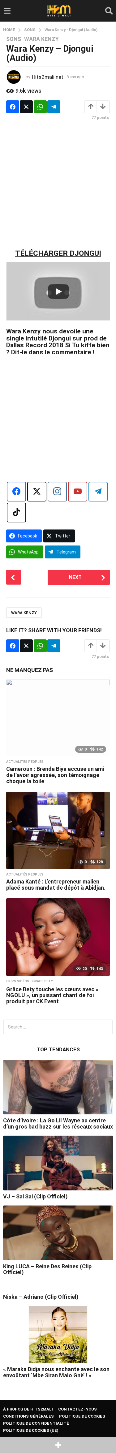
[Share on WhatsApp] (40, 106)
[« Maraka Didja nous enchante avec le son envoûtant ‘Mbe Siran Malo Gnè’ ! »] (58, 1334)
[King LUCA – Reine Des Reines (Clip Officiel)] (58, 1232)
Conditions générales (28, 1416)
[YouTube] (78, 491)
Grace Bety (42, 981)
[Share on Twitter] (26, 106)
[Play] (58, 291)
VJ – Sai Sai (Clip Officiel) (35, 1196)
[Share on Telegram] (53, 106)
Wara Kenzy (41, 39)
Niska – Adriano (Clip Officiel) (41, 1297)
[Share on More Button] (58, 1445)
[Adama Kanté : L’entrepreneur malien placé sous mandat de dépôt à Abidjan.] (58, 830)
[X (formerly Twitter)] (37, 491)
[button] (7, 11)
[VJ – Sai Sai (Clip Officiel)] (58, 1163)
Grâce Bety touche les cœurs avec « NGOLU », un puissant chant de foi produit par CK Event (52, 995)
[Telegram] (98, 491)
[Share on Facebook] (12, 106)
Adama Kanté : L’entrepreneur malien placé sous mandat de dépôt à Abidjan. (55, 884)
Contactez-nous (77, 1409)
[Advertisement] (58, 184)
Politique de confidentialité (36, 1423)
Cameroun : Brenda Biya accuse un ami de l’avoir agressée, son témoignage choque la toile (55, 775)
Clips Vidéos (17, 981)
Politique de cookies (82, 1416)
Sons (13, 39)
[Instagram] (57, 491)
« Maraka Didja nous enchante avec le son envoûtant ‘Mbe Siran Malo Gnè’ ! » (56, 1372)
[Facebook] (16, 491)
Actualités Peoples (24, 762)
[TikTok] (16, 512)
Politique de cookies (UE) (30, 1430)
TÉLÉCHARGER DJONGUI (58, 253)
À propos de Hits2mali (28, 1409)
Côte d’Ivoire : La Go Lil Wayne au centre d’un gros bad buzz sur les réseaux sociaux (58, 1123)
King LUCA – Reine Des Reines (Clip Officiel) (47, 1269)
